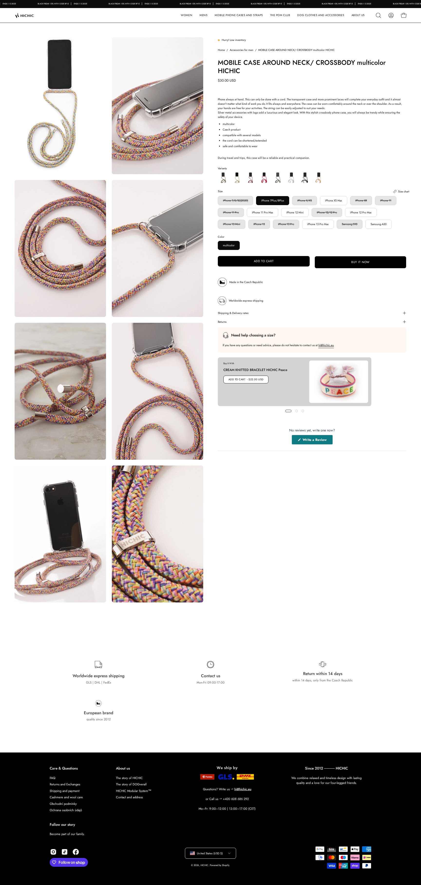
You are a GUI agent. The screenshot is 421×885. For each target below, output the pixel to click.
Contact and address (129, 797)
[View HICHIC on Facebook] (75, 852)
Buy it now (360, 262)
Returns (222, 322)
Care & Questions (64, 768)
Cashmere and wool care (66, 797)
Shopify (225, 865)
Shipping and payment (64, 790)
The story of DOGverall (131, 784)
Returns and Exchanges (65, 784)
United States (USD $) (210, 853)
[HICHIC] (30, 15)
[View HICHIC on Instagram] (53, 852)
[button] (238, 15)
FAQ (52, 778)
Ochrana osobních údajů (66, 810)
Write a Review (317, 441)
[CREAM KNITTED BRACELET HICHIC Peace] (338, 382)
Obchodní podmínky (63, 803)
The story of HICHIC (129, 778)
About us (123, 768)
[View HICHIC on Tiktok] (64, 852)
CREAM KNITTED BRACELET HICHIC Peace (255, 369)
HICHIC (204, 865)
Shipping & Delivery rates (233, 313)
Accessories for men (241, 50)
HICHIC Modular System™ (133, 790)
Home (221, 50)
